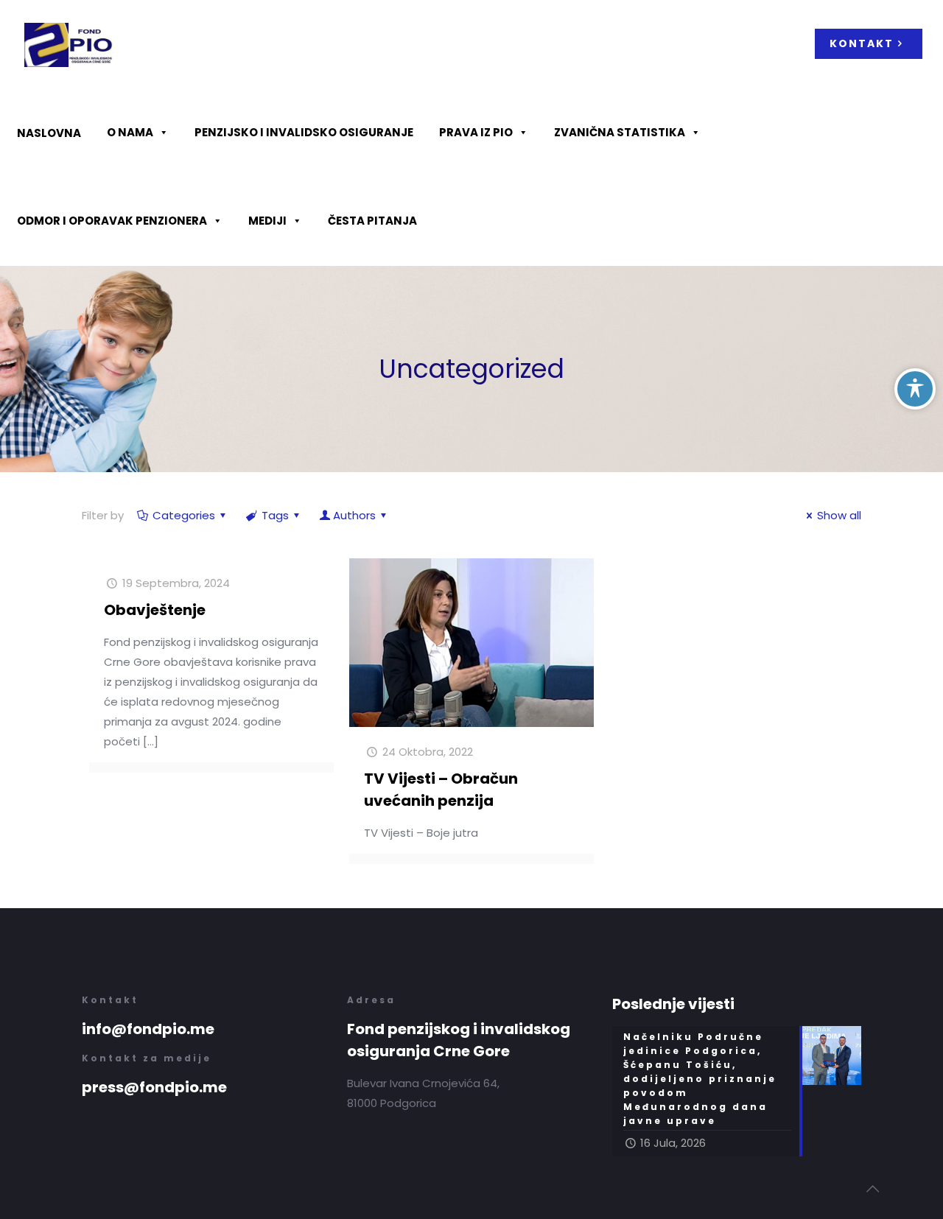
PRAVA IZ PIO (476, 132)
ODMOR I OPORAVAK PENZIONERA (112, 220)
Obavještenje (155, 610)
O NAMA (130, 132)
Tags (275, 515)
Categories (184, 515)
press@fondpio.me (154, 1087)
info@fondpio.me (148, 1029)
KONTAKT (862, 43)
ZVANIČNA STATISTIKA (619, 132)
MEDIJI (267, 220)
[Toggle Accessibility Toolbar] (915, 389)
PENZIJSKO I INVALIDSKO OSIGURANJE (303, 132)
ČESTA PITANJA (372, 220)
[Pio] (68, 44)
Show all (839, 515)
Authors (354, 515)
